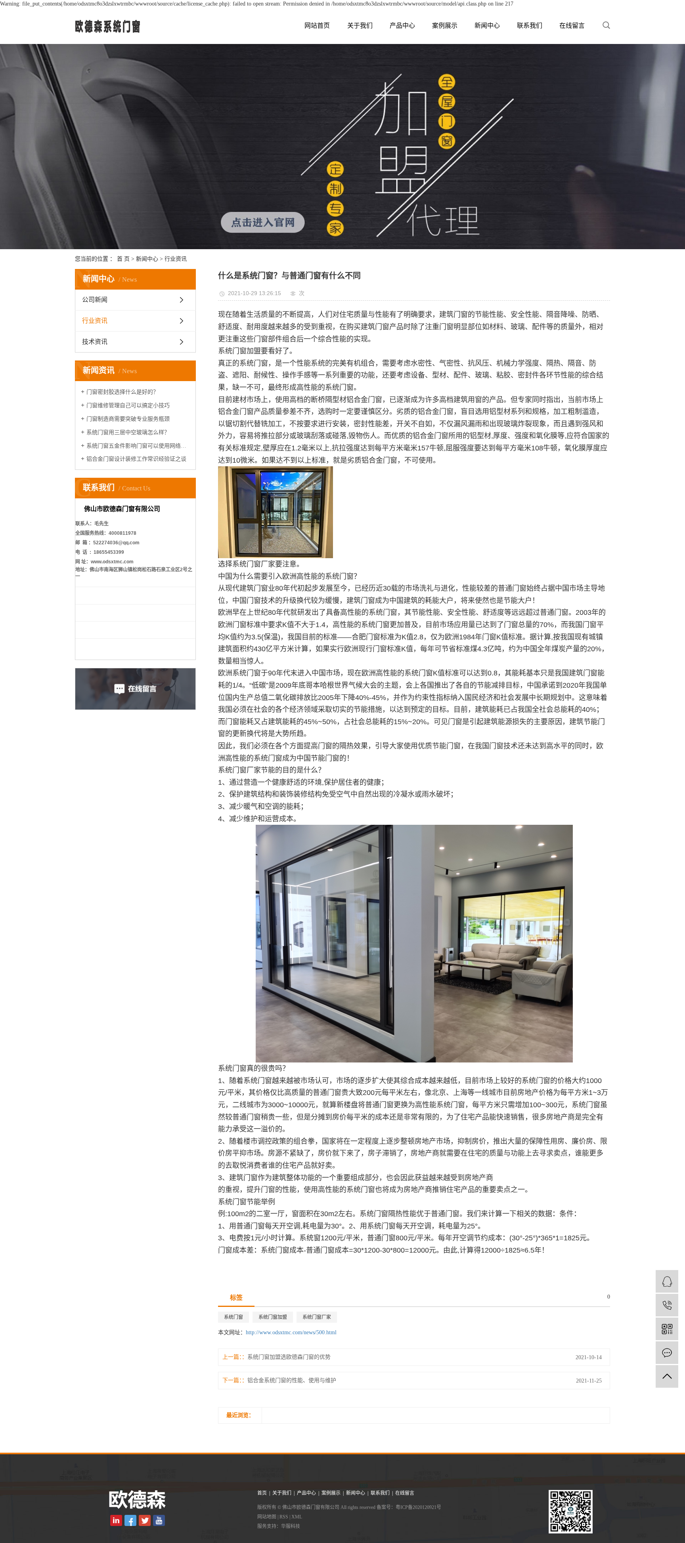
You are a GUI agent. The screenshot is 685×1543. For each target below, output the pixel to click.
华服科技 (290, 1526)
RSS (283, 1517)
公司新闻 (94, 299)
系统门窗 (233, 1317)
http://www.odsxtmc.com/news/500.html (291, 1332)
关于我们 (360, 25)
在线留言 (572, 25)
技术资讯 (94, 341)
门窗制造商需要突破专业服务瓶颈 (128, 419)
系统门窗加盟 (272, 1317)
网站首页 (317, 25)
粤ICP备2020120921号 (418, 1507)
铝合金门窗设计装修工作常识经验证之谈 (136, 459)
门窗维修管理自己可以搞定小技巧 (128, 405)
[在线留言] (667, 1352)
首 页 (123, 259)
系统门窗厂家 (316, 1317)
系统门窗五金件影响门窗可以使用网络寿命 (138, 446)
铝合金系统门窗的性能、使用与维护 (291, 1380)
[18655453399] (667, 1305)
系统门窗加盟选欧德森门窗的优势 (289, 1357)
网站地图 (266, 1517)
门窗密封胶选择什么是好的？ (122, 392)
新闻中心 (487, 25)
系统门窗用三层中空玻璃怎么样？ (128, 432)
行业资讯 (176, 259)
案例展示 (444, 25)
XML (296, 1517)
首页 (262, 1493)
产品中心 (402, 25)
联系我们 (529, 25)
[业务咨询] (667, 1281)
